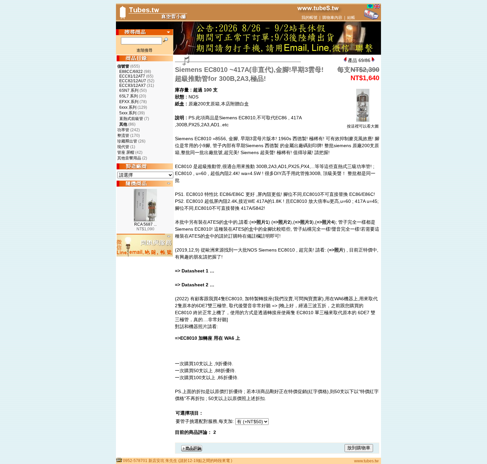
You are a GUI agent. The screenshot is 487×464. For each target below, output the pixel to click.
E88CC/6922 (131, 71)
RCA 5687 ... (145, 224)
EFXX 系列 (128, 101)
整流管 (123, 135)
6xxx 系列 (127, 107)
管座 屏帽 (125, 152)
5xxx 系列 (127, 113)
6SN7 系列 (128, 90)
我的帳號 (309, 17)
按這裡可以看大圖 (363, 126)
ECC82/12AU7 (132, 81)
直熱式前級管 (131, 118)
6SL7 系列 (128, 96)
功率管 (123, 130)
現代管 (123, 147)
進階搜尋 (144, 50)
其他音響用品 (129, 158)
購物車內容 (332, 17)
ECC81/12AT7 (132, 76)
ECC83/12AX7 (132, 85)
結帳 (351, 17)
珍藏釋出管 (127, 141)
